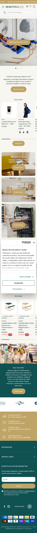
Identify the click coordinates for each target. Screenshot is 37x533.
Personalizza (17, 289)
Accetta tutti (18, 283)
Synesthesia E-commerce (23, 529)
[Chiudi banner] (34, 242)
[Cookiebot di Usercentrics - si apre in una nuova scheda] (23, 242)
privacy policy (29, 491)
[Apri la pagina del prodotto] (9, 110)
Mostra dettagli (25, 277)
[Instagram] (8, 506)
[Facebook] (4, 506)
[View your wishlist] (29, 6)
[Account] (27, 6)
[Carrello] (34, 6)
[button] (18, 12)
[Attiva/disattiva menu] (3, 6)
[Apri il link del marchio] (16, 403)
